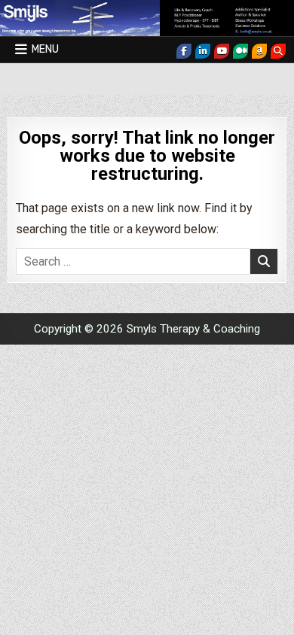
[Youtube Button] (221, 51)
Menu (45, 49)
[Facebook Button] (183, 51)
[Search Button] (278, 51)
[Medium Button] (240, 51)
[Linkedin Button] (202, 51)
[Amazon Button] (259, 51)
